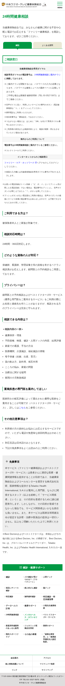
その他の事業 (30, 634)
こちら (22, 407)
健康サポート (30, 605)
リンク (14, 670)
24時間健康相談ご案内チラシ (47, 75)
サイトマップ (47, 670)
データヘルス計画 (12, 607)
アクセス (47, 658)
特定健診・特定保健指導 (49, 598)
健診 (8, 577)
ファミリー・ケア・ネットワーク (19, 163)
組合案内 (14, 658)
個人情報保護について (14, 664)
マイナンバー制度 (47, 664)
